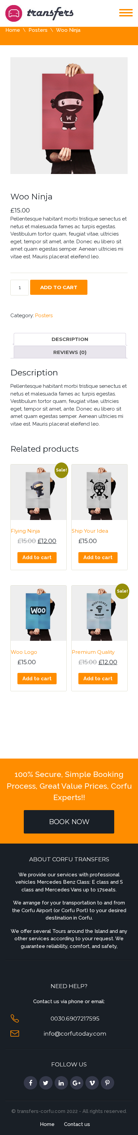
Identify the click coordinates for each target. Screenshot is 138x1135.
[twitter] (46, 1083)
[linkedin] (61, 1083)
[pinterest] (107, 1083)
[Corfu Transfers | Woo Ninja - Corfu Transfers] (39, 13)
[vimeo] (92, 1083)
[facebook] (30, 1083)
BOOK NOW (69, 822)
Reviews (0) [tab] (69, 352)
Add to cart (58, 287)
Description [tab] (70, 339)
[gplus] (76, 1083)
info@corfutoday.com (75, 1033)
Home (12, 30)
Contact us (77, 1124)
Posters (38, 30)
